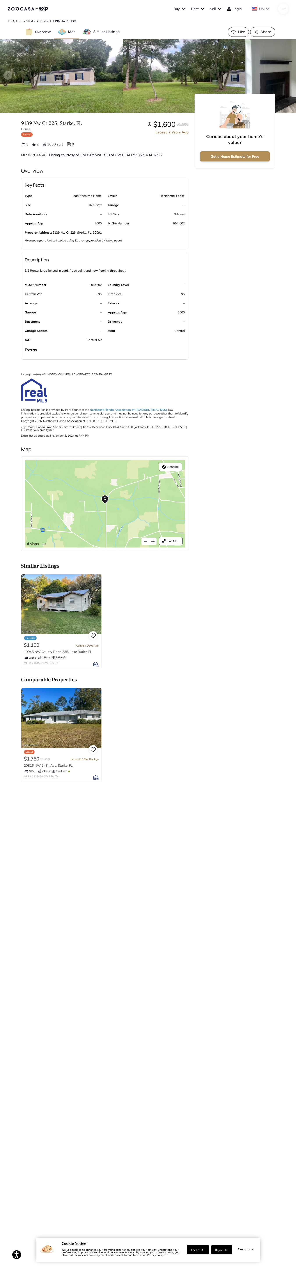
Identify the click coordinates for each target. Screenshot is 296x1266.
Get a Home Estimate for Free (235, 156)
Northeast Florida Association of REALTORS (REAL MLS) (128, 409)
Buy (177, 9)
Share (266, 31)
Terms (137, 1255)
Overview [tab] (43, 31)
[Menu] (283, 9)
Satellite (173, 467)
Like (241, 31)
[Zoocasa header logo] (27, 9)
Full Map (173, 541)
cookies (76, 1250)
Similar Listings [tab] (106, 31)
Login (237, 9)
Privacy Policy (155, 1255)
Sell (213, 9)
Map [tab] (72, 31)
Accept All (197, 1250)
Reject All (222, 1250)
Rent (195, 9)
